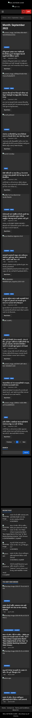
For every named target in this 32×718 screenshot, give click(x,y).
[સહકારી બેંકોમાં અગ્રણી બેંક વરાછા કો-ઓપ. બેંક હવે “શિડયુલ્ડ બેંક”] (16, 659)
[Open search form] (19, 11)
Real (5, 58)
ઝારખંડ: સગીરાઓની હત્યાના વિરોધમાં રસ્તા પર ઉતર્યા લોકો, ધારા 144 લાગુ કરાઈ (16, 123)
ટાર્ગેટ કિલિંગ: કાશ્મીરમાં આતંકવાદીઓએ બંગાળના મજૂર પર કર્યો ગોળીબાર (16, 410)
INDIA (11, 88)
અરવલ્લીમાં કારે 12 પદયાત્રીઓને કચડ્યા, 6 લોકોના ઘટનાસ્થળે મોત (16, 372)
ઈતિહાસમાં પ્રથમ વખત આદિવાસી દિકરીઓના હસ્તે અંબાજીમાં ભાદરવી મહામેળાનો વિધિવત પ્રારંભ (16, 40)
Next (24, 442)
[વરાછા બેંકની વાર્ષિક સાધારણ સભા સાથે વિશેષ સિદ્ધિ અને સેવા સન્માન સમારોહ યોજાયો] (16, 594)
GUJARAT (6, 47)
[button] (3, 11)
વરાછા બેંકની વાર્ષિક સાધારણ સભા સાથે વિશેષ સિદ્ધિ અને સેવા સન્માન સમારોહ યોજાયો (15, 607)
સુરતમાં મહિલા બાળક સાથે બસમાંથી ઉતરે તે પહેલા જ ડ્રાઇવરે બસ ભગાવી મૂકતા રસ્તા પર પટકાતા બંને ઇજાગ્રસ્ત (16, 287)
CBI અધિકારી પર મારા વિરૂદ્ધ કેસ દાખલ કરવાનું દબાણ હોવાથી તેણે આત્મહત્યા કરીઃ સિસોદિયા (16, 162)
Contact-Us (10, 708)
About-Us (16, 710)
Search (5, 448)
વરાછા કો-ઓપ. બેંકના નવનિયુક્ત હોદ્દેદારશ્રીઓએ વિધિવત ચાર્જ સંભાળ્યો (15, 698)
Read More (8, 69)
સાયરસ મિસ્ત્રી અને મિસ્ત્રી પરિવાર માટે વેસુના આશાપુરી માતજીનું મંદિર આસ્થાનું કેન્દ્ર (16, 81)
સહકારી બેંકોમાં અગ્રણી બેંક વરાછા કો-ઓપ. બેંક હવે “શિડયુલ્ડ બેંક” (15, 671)
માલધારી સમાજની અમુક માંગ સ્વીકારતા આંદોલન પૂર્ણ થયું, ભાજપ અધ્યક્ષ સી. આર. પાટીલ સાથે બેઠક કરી (16, 244)
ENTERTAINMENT (8, 630)
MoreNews (22, 714)
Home (4, 708)
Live (28, 12)
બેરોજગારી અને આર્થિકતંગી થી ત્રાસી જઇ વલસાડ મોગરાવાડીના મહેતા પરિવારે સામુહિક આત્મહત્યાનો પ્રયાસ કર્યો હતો (16, 203)
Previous (9, 442)
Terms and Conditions (22, 708)
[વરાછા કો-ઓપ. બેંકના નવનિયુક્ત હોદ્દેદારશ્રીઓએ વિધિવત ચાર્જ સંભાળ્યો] (16, 686)
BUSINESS (6, 601)
